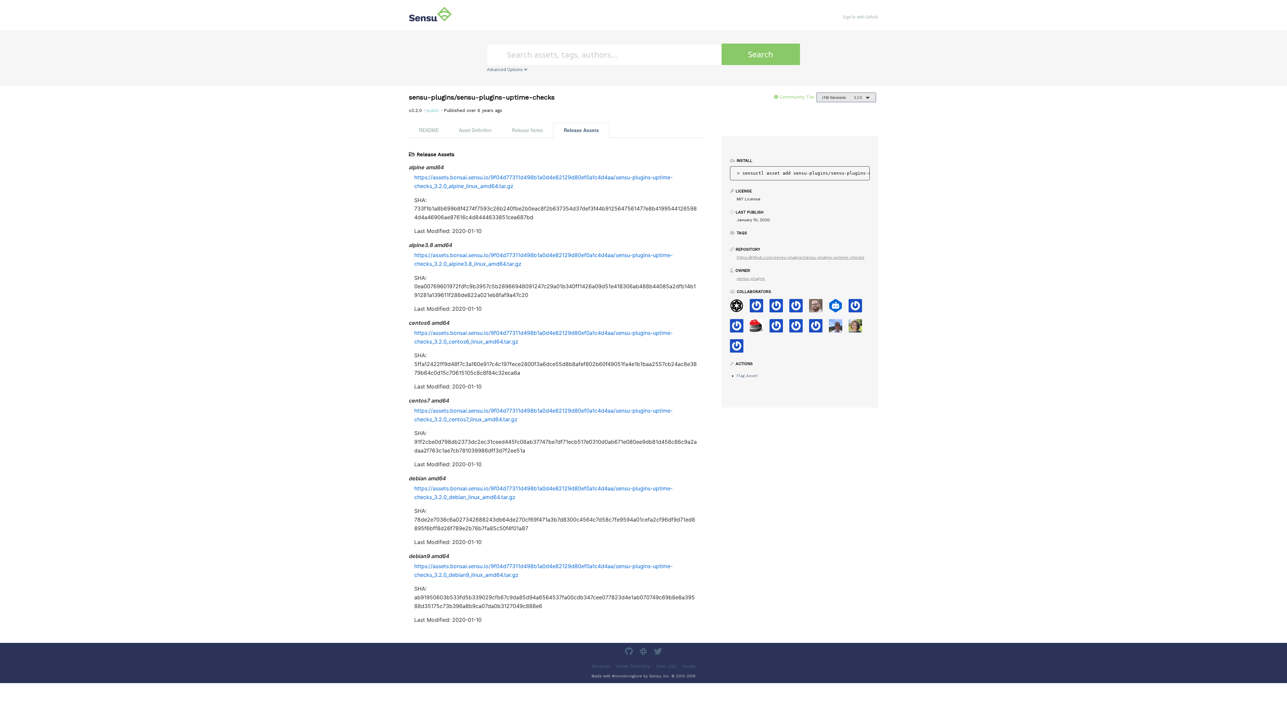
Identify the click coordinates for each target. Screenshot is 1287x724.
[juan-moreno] (779, 328)
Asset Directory (633, 665)
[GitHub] (629, 652)
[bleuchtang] (858, 308)
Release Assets (581, 130)
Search (760, 54)
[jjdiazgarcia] (739, 328)
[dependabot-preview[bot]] (739, 348)
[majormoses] (739, 308)
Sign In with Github (860, 17)
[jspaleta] (759, 328)
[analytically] (798, 308)
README (429, 130)
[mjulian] (798, 328)
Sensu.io (601, 665)
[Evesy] (818, 328)
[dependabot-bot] (838, 308)
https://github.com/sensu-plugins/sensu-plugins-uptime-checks (800, 257)
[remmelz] (759, 308)
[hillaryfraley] (858, 328)
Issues (688, 665)
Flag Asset (747, 375)
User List (666, 665)
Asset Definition (475, 130)
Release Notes (527, 130)
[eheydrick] (779, 308)
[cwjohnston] (818, 308)
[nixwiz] (838, 328)
